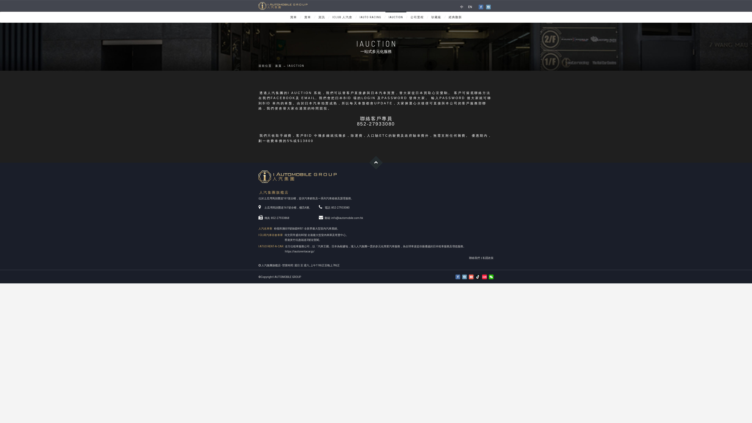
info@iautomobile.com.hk (347, 218)
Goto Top (376, 163)
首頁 (278, 65)
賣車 (307, 17)
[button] (491, 277)
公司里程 (417, 17)
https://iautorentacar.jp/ (300, 251)
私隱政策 (488, 257)
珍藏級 (436, 17)
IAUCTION (396, 17)
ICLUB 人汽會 (342, 17)
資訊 (321, 17)
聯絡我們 (474, 257)
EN (470, 7)
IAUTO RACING (370, 17)
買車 (293, 17)
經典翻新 (455, 17)
